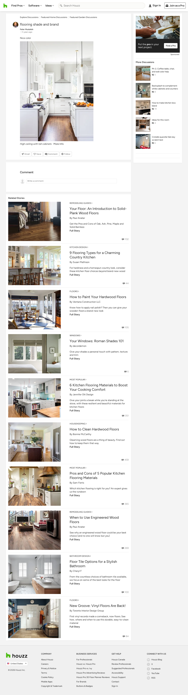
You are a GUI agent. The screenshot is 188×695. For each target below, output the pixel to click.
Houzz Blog (156, 659)
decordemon (79, 346)
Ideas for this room (160, 120)
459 (127, 459)
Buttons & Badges (84, 686)
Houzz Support (119, 677)
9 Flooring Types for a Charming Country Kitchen (95, 255)
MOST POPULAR (77, 379)
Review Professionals (121, 664)
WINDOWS (75, 335)
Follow (67, 154)
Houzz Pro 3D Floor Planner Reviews (93, 677)
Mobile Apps (46, 681)
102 (127, 239)
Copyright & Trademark (51, 686)
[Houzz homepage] (5, 5)
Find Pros (16, 5)
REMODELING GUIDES (80, 203)
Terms (44, 673)
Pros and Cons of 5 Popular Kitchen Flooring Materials (97, 475)
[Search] (61, 6)
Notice (53, 668)
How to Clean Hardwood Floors (94, 429)
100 (127, 592)
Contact (115, 681)
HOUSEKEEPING (77, 423)
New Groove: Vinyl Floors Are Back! (98, 606)
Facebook (156, 669)
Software (34, 5)
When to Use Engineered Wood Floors (94, 519)
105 (127, 327)
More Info (58, 143)
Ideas (48, 5)
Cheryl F (77, 571)
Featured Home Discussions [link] (54, 17)
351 (127, 415)
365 (127, 503)
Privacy (44, 668)
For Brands (81, 681)
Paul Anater (79, 218)
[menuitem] (18, 5)
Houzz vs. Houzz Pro (85, 664)
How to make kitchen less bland (164, 104)
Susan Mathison (81, 262)
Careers (44, 664)
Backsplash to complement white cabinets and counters (165, 87)
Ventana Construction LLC (87, 301)
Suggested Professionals (123, 668)
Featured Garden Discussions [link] (83, 17)
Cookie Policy (47, 677)
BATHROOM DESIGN (80, 556)
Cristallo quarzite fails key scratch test (163, 138)
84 (127, 636)
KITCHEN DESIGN (78, 247)
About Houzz (47, 659)
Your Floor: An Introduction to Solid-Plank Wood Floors (98, 210)
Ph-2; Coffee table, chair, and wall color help (163, 70)
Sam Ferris (78, 482)
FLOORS (74, 291)
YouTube (155, 673)
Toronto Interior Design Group (88, 610)
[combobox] (101, 6)
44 (127, 283)
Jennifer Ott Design (83, 394)
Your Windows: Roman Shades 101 (97, 341)
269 (127, 548)
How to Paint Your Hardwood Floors (98, 297)
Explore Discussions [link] (29, 17)
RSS (153, 678)
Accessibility (117, 673)
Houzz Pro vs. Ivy (84, 668)
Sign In (115, 686)
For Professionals (84, 659)
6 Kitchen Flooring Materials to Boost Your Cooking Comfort (99, 387)
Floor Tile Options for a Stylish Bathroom (93, 563)
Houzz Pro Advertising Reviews (90, 673)
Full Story (75, 230)
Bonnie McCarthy (82, 434)
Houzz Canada (118, 659)
